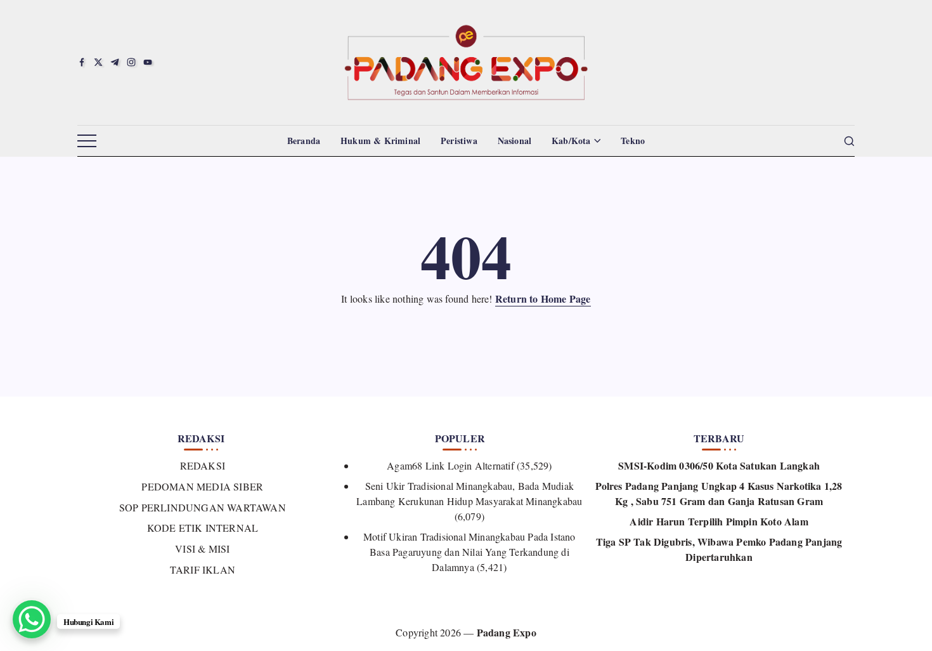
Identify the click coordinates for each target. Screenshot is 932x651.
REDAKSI (202, 465)
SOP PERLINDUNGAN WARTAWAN (202, 507)
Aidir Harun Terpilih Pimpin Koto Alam (719, 521)
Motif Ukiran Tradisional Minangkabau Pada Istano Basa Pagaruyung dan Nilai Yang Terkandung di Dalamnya (469, 552)
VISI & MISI (202, 548)
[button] (86, 141)
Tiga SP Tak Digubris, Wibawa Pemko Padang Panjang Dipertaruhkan (719, 549)
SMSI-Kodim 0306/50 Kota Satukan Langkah (719, 465)
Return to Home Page (543, 298)
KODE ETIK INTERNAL (202, 527)
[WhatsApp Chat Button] (32, 619)
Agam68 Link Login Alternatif (450, 465)
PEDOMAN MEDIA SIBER (202, 486)
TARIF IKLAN (202, 569)
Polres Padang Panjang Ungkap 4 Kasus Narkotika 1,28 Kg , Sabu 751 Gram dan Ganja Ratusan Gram (718, 493)
